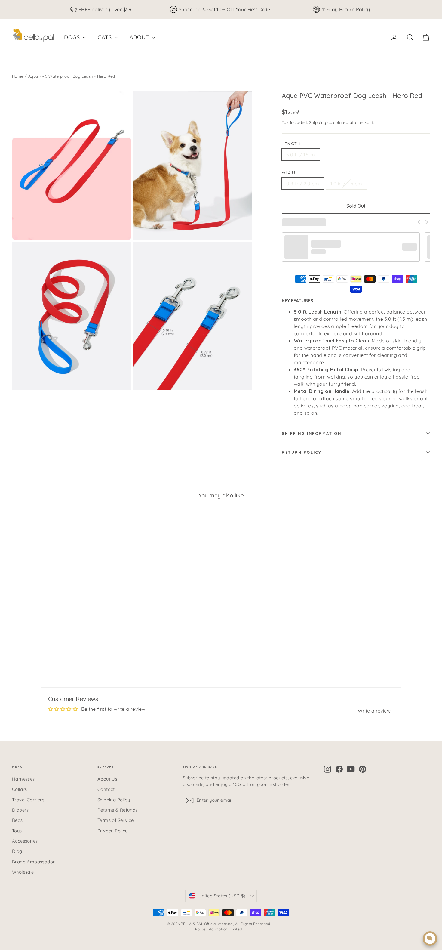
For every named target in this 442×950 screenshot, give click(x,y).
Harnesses (23, 779)
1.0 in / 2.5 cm (346, 184)
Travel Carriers (28, 800)
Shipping (317, 122)
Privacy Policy (112, 831)
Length (291, 143)
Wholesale (23, 872)
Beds (17, 820)
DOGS (72, 37)
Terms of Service (115, 820)
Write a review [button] (374, 711)
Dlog (17, 851)
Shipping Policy (113, 800)
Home (17, 76)
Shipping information (311, 433)
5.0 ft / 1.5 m (300, 155)
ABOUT (140, 37)
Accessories (25, 841)
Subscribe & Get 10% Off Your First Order (225, 9)
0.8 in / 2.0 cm (302, 184)
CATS (105, 37)
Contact (106, 789)
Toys (17, 831)
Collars (19, 789)
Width (290, 172)
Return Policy (301, 452)
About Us (107, 779)
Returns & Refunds (117, 810)
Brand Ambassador (33, 862)
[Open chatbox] (430, 938)
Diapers (20, 810)
